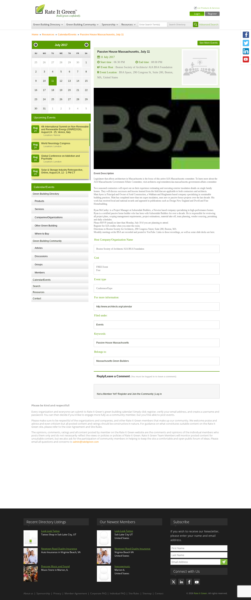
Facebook (246, 35)
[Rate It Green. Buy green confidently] (56, 10)
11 (52, 81)
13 (69, 81)
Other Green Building (46, 225)
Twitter (246, 43)
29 (69, 62)
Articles (39, 248)
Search (36, 286)
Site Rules (134, 593)
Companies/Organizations (49, 217)
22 (86, 90)
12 (61, 81)
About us (28, 593)
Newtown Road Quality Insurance (59, 548)
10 (44, 81)
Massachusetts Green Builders (112, 361)
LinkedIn (246, 51)
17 (44, 90)
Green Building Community (81, 24)
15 (86, 81)
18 (52, 90)
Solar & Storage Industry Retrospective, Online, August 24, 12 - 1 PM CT (62, 171)
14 (77, 81)
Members (40, 272)
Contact (37, 298)
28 (61, 62)
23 (36, 99)
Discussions (41, 256)
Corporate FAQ (98, 593)
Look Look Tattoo (50, 531)
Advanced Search (208, 24)
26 (44, 62)
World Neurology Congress (55, 143)
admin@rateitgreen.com (86, 442)
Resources (127, 24)
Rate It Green (200, 593)
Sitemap (147, 593)
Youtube (246, 59)
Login (197, 13)
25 (36, 62)
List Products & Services (208, 8)
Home (35, 34)
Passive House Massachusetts (112, 342)
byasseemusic (122, 566)
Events (100, 324)
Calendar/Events (67, 34)
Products (39, 201)
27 (52, 62)
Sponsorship (108, 24)
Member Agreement (76, 593)
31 (44, 108)
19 (61, 90)
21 (77, 90)
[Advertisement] (125, 474)
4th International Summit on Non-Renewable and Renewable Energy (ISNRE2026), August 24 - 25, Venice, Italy (65, 129)
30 (77, 62)
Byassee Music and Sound (55, 566)
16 (36, 90)
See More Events (208, 42)
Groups (39, 264)
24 (44, 99)
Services (39, 209)
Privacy (57, 593)
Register (212, 13)
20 (69, 90)
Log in (158, 394)
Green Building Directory (46, 24)
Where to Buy (42, 233)
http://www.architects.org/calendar (114, 306)
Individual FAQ (117, 593)
